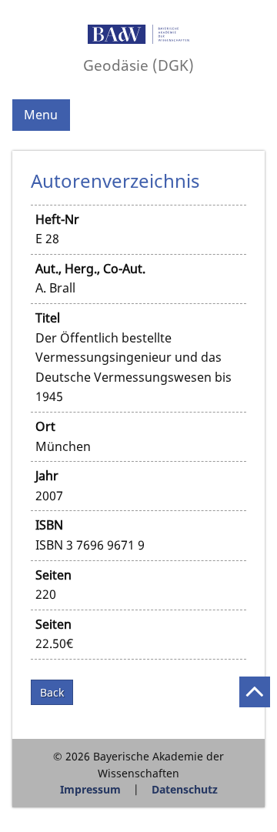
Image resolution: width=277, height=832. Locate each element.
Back (52, 692)
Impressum (90, 789)
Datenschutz (185, 789)
